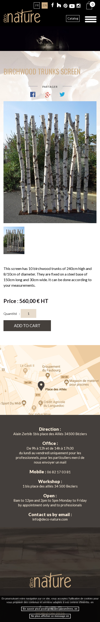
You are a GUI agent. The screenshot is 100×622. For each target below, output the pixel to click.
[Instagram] (78, 6)
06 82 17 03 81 (59, 472)
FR (37, 5)
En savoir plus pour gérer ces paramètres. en (50, 608)
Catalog (72, 18)
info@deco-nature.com (50, 519)
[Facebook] (52, 5)
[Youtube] (72, 6)
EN (45, 5)
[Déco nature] (21, 16)
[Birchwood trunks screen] (50, 162)
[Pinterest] (65, 6)
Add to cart (27, 325)
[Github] (59, 6)
